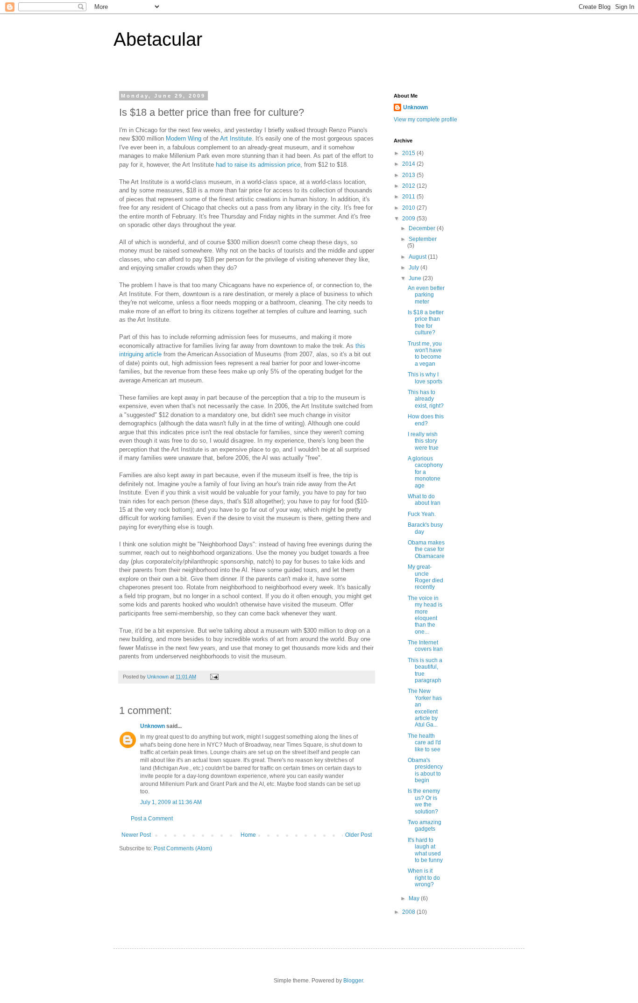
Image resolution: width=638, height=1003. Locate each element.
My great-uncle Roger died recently (425, 577)
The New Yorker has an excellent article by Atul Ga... (425, 708)
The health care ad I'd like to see (424, 743)
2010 (409, 208)
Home (248, 835)
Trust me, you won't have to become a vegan (425, 353)
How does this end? (426, 419)
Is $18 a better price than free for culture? (426, 322)
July (414, 267)
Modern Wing (183, 138)
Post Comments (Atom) (183, 848)
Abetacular (157, 39)
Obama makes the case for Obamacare (426, 549)
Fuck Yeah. (422, 514)
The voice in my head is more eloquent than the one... (425, 615)
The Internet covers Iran (425, 645)
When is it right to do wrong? (424, 878)
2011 (409, 196)
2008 (409, 912)
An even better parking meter (426, 295)
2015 (409, 153)
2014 (409, 164)
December (423, 228)
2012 (409, 186)
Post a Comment (152, 818)
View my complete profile (425, 119)
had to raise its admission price (258, 164)
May (415, 898)
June (416, 278)
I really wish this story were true (423, 441)
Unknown (152, 726)
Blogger (353, 980)
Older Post (358, 835)
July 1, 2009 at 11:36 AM (171, 802)
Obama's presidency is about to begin (425, 770)
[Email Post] (214, 676)
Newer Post (136, 835)
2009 (409, 218)
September (423, 239)
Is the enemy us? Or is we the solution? (424, 801)
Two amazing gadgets (424, 825)
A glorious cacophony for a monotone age (425, 472)
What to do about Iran (424, 499)
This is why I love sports (425, 377)
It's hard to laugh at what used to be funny (425, 850)
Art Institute (236, 138)
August (418, 257)
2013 (409, 175)
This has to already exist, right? (426, 399)
